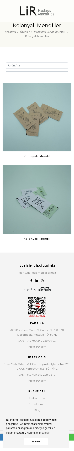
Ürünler (25, 31)
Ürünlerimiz (37, 404)
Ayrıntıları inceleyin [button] (38, 432)
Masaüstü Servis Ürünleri (49, 31)
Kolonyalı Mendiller (37, 36)
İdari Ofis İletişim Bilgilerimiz (37, 272)
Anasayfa (10, 31)
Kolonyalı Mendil (37, 156)
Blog (37, 410)
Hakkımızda (37, 398)
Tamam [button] (36, 441)
